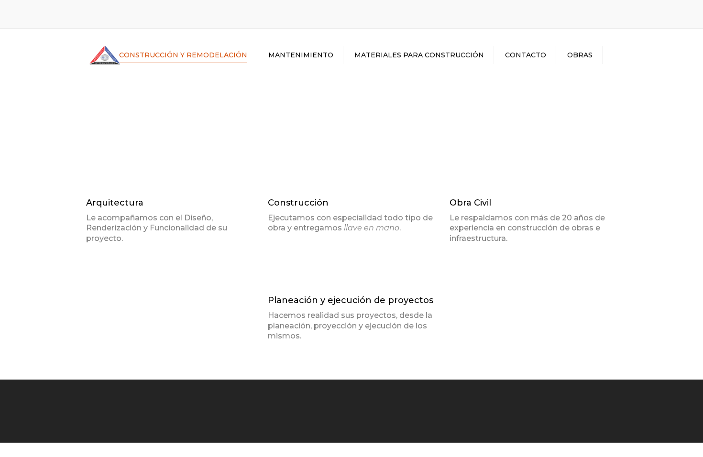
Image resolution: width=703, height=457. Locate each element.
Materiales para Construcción (419, 55)
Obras (580, 55)
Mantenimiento (300, 55)
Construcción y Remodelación (183, 55)
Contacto (525, 55)
